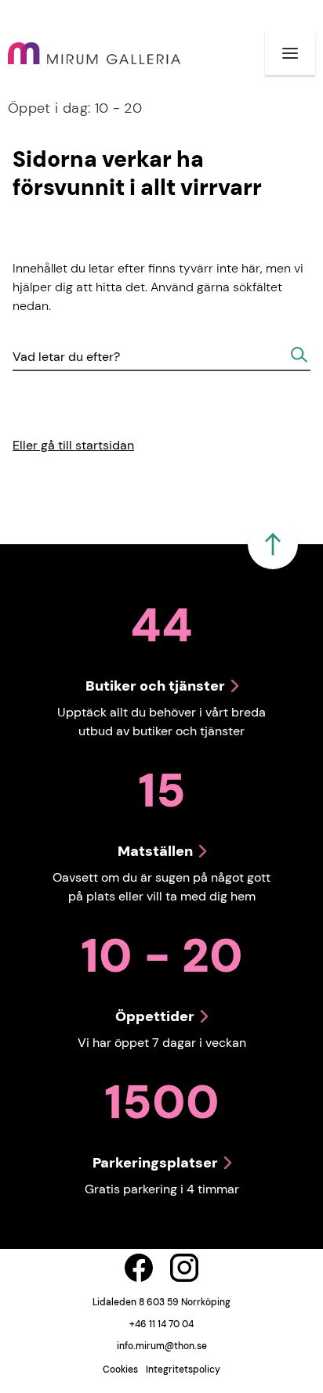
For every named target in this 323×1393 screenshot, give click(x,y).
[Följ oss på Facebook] (139, 1268)
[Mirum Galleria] (94, 53)
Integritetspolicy (183, 1369)
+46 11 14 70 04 (161, 1324)
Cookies (120, 1369)
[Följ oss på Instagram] (184, 1268)
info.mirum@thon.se (162, 1346)
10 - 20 (75, 108)
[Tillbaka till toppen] (273, 544)
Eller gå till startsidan (73, 445)
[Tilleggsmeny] (290, 53)
